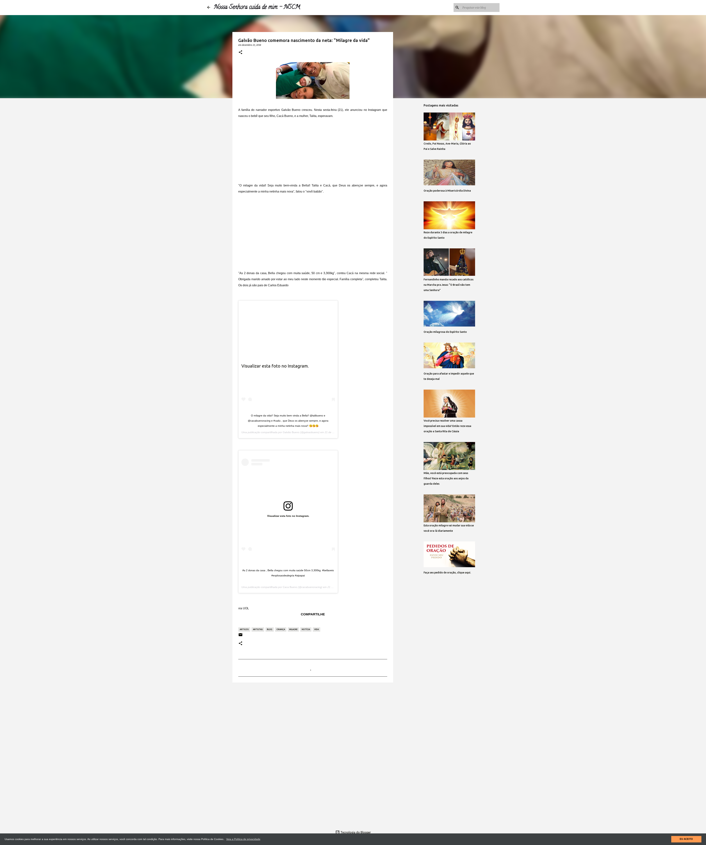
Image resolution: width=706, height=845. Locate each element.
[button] (240, 52)
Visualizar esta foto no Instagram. (275, 365)
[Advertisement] (312, 150)
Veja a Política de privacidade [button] (243, 839)
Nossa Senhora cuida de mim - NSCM (257, 7)
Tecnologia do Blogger (355, 832)
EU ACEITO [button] (686, 839)
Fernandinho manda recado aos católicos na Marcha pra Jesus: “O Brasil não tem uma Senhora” (448, 285)
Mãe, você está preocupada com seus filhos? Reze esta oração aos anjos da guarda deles (446, 478)
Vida (316, 629)
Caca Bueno (290, 587)
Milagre (293, 629)
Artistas (258, 629)
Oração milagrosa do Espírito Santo (445, 331)
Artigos (244, 629)
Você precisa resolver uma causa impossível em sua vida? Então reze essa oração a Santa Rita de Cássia (447, 426)
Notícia (306, 629)
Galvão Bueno (291, 432)
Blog (269, 629)
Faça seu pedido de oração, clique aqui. (447, 572)
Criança (281, 629)
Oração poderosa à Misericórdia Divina (447, 190)
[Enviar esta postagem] (240, 636)
